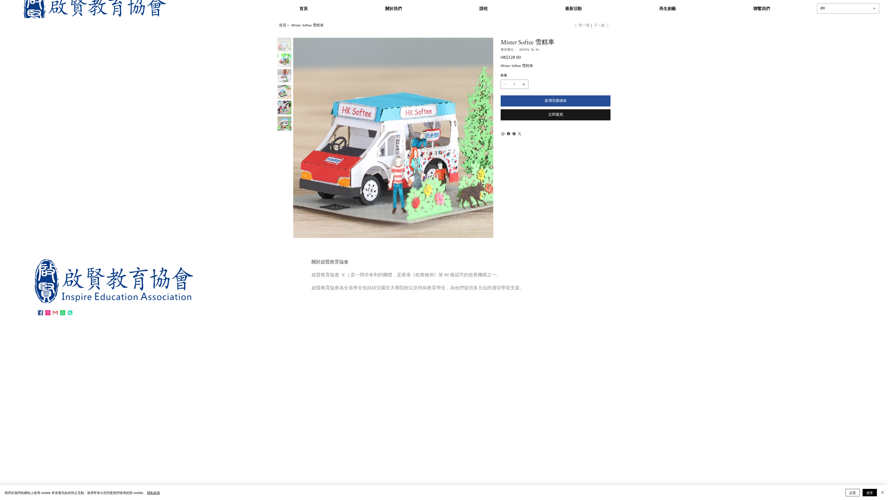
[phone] (70, 312)
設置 (852, 492)
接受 (869, 492)
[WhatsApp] (503, 133)
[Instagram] (47, 312)
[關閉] (882, 492)
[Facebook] (508, 133)
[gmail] (55, 312)
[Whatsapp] (62, 312)
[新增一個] (523, 84)
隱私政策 (153, 492)
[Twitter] (519, 133)
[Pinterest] (514, 133)
